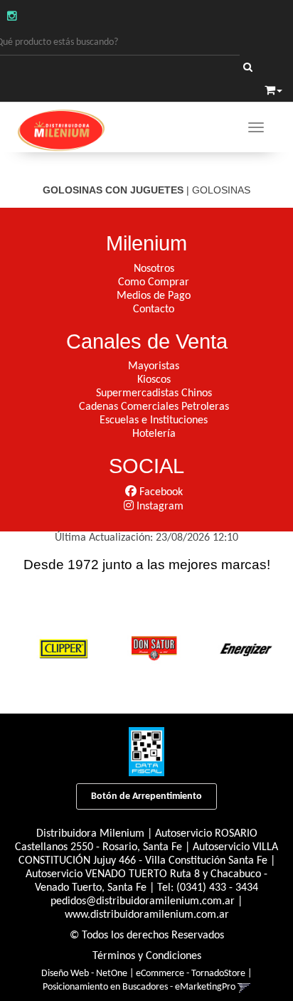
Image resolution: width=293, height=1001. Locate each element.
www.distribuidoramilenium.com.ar (147, 915)
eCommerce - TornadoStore (190, 973)
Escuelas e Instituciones (154, 420)
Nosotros (154, 269)
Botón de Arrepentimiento (146, 796)
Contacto (153, 309)
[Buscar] (248, 68)
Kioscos (154, 380)
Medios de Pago (154, 296)
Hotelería (154, 434)
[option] (60, 647)
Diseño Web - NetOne (84, 973)
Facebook (160, 492)
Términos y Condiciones (146, 956)
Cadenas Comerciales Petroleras (154, 407)
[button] (273, 89)
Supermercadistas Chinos (154, 393)
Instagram (158, 506)
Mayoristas (153, 366)
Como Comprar (153, 282)
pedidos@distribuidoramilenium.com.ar (142, 901)
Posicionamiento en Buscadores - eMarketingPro (139, 987)
